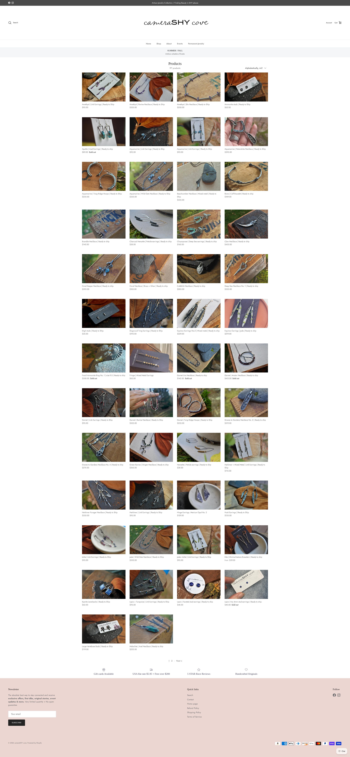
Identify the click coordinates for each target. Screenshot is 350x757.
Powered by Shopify (34, 743)
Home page (192, 703)
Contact (190, 699)
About (169, 43)
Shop (159, 43)
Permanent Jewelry (196, 43)
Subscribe (16, 722)
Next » (179, 660)
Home (148, 43)
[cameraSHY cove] (175, 22)
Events (180, 43)
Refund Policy (193, 708)
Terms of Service (194, 716)
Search (190, 695)
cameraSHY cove (20, 743)
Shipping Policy (194, 712)
